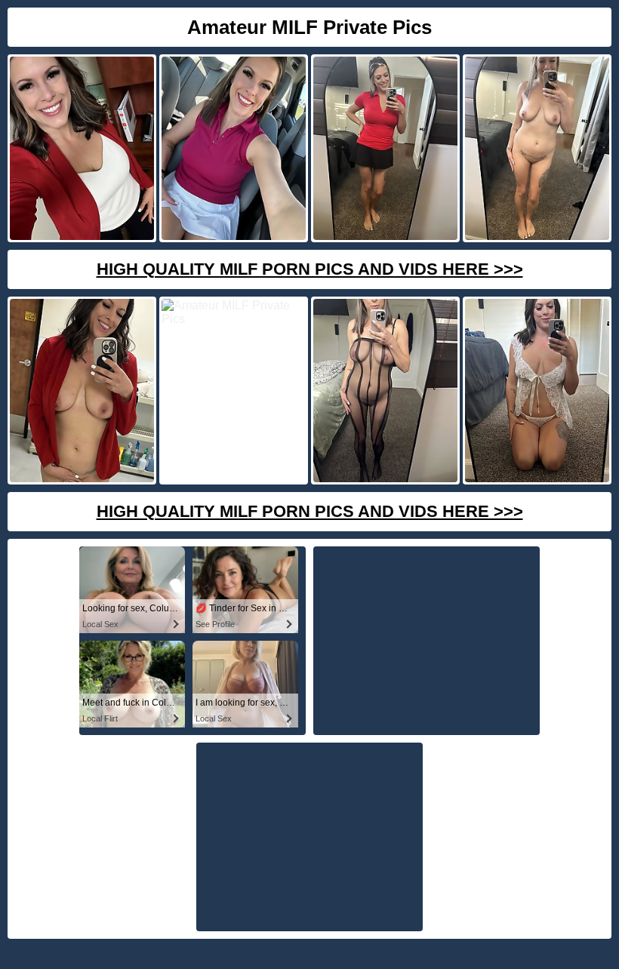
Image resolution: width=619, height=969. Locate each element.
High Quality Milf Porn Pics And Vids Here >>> (310, 269)
